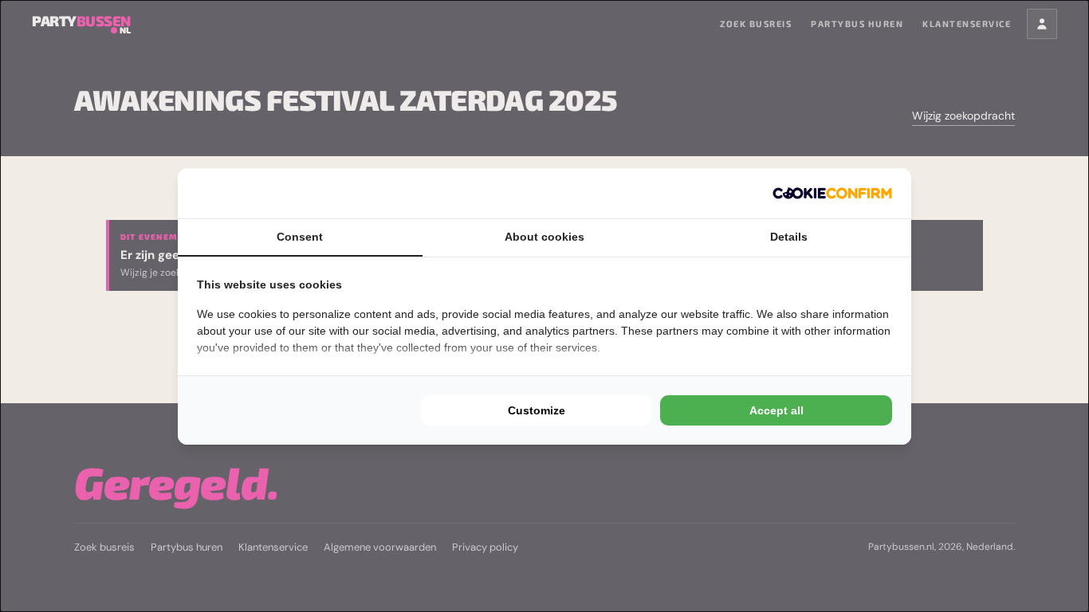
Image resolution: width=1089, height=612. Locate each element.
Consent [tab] (300, 236)
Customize (536, 410)
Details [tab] (789, 236)
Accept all (776, 410)
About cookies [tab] (544, 236)
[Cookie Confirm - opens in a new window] (832, 193)
